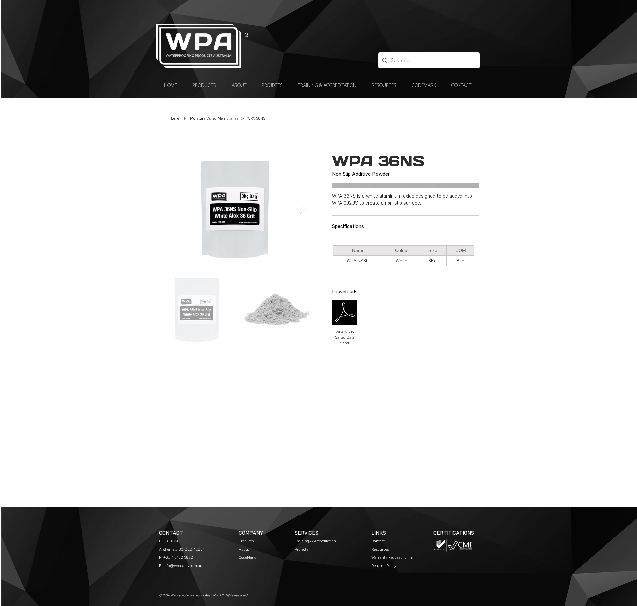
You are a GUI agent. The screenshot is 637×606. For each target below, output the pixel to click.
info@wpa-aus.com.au (182, 565)
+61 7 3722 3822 (178, 557)
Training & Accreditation (316, 541)
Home (174, 118)
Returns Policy (383, 565)
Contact (378, 541)
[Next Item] (302, 208)
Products (246, 541)
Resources (380, 549)
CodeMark (247, 557)
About (244, 549)
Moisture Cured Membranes (214, 118)
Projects (301, 549)
